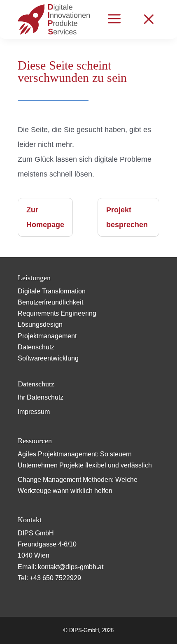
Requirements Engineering (57, 313)
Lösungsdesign (40, 324)
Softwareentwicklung (48, 358)
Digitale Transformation (52, 291)
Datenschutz (36, 347)
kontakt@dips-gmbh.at (70, 566)
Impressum (34, 411)
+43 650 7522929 (55, 577)
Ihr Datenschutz (40, 397)
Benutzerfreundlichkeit (50, 302)
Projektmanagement (47, 335)
